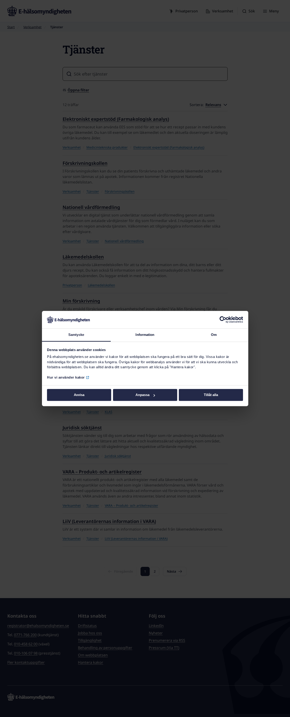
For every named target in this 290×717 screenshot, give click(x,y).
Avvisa (79, 395)
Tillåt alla (211, 395)
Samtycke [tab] (76, 335)
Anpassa (142, 395)
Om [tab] (214, 335)
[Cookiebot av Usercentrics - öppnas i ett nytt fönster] (223, 319)
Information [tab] (144, 335)
